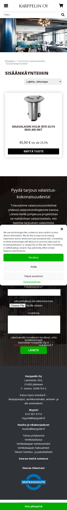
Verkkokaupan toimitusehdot (33, 443)
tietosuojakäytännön (26, 345)
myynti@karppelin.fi (33, 418)
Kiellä (34, 266)
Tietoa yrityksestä (33, 435)
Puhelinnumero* (33, 286)
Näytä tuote (33, 151)
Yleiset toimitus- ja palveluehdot (33, 452)
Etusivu (10, 61)
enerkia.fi (40, 395)
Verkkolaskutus (33, 439)
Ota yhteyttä (33, 506)
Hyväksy (34, 257)
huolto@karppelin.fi (33, 428)
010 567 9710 (33, 414)
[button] (62, 229)
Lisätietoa (33, 313)
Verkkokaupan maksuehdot (33, 447)
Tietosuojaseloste (32, 281)
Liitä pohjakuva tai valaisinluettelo (33, 301)
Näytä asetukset (33, 276)
